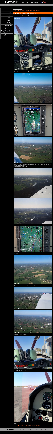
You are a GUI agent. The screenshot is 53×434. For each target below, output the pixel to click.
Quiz (43, 4)
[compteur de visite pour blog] (10, 429)
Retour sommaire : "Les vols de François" (21, 10)
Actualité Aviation (20, 4)
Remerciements (38, 4)
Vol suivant (38, 10)
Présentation (8, 4)
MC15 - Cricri (26, 4)
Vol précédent (32, 10)
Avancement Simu (33, 4)
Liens (45, 4)
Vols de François (14, 4)
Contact (48, 4)
